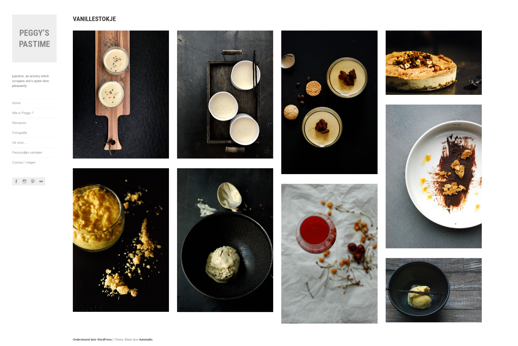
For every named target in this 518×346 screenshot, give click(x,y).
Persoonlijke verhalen (27, 152)
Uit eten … (20, 142)
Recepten (19, 123)
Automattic (146, 339)
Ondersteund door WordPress (92, 339)
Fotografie (19, 132)
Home (16, 103)
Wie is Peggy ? (22, 113)
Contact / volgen (23, 162)
